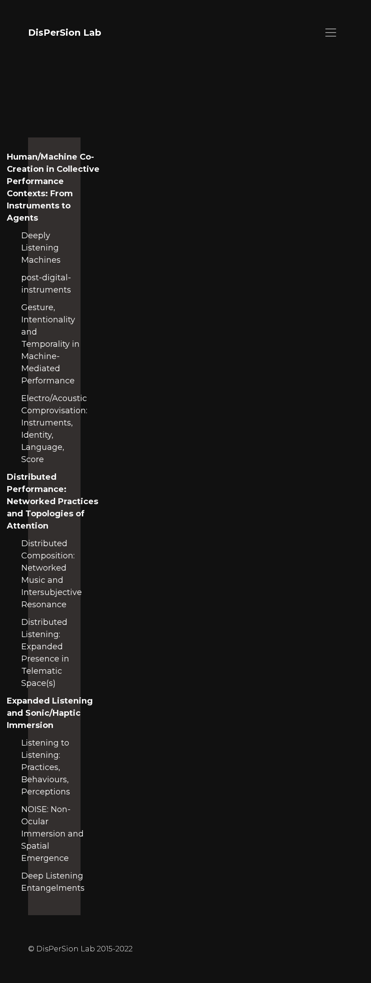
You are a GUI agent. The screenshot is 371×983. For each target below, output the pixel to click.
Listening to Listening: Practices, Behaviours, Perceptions (45, 767)
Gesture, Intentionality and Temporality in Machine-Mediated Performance (50, 344)
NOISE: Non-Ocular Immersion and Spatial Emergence (52, 833)
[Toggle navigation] (331, 32)
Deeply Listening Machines (41, 248)
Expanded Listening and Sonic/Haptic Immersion (50, 713)
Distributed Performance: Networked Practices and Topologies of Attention (52, 501)
